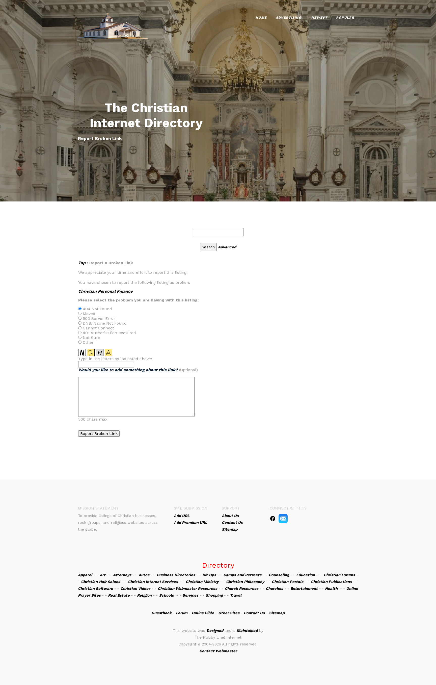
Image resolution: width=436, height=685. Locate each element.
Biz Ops (209, 575)
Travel (235, 595)
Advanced (227, 247)
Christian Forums (339, 575)
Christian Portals (287, 581)
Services (190, 595)
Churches (274, 588)
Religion (144, 595)
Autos (144, 575)
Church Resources (241, 588)
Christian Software (95, 588)
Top (82, 262)
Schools (166, 595)
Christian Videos (135, 588)
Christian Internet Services (153, 581)
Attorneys (122, 575)
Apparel (85, 575)
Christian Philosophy (245, 581)
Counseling (279, 575)
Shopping (214, 595)
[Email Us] (283, 518)
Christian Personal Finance (105, 291)
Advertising (288, 17)
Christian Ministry (202, 581)
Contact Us (254, 613)
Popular (345, 17)
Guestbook (161, 613)
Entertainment (304, 588)
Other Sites (228, 613)
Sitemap (277, 613)
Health (331, 588)
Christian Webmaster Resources (187, 588)
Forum (181, 613)
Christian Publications (331, 581)
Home (261, 17)
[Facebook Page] (273, 518)
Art (102, 575)
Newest (319, 17)
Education (305, 575)
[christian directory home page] (113, 25)
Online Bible (203, 613)
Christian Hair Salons (100, 581)
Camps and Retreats (242, 575)
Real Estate (119, 595)
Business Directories (176, 575)
